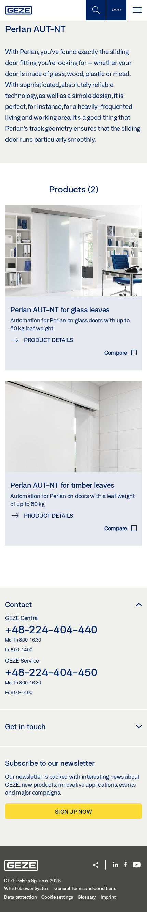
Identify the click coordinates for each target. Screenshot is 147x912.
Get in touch (25, 726)
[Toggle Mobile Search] (95, 10)
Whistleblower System (27, 888)
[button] (96, 866)
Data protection (20, 897)
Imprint (108, 897)
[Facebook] (125, 865)
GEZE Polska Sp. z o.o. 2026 (32, 880)
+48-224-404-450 (51, 672)
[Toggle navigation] (136, 10)
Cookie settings (57, 897)
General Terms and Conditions (85, 888)
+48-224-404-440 (51, 629)
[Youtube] (136, 865)
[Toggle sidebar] (116, 10)
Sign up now (73, 811)
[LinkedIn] (115, 865)
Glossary (87, 897)
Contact (18, 604)
